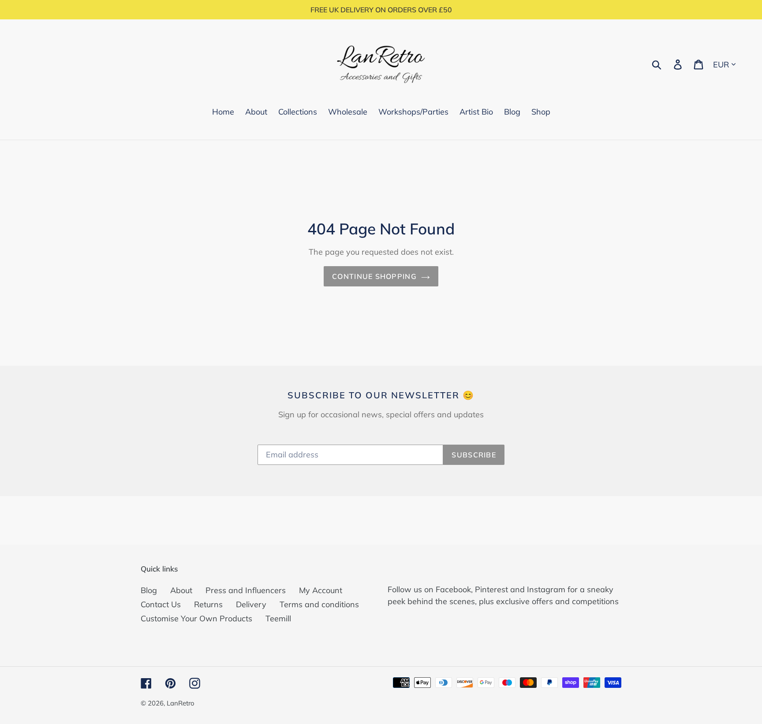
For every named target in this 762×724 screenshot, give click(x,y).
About (181, 590)
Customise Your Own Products (196, 618)
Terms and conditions (319, 604)
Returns (208, 604)
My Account (320, 590)
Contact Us (161, 604)
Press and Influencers (245, 590)
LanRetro (180, 703)
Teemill (278, 618)
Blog (149, 590)
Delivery (251, 604)
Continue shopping (374, 276)
